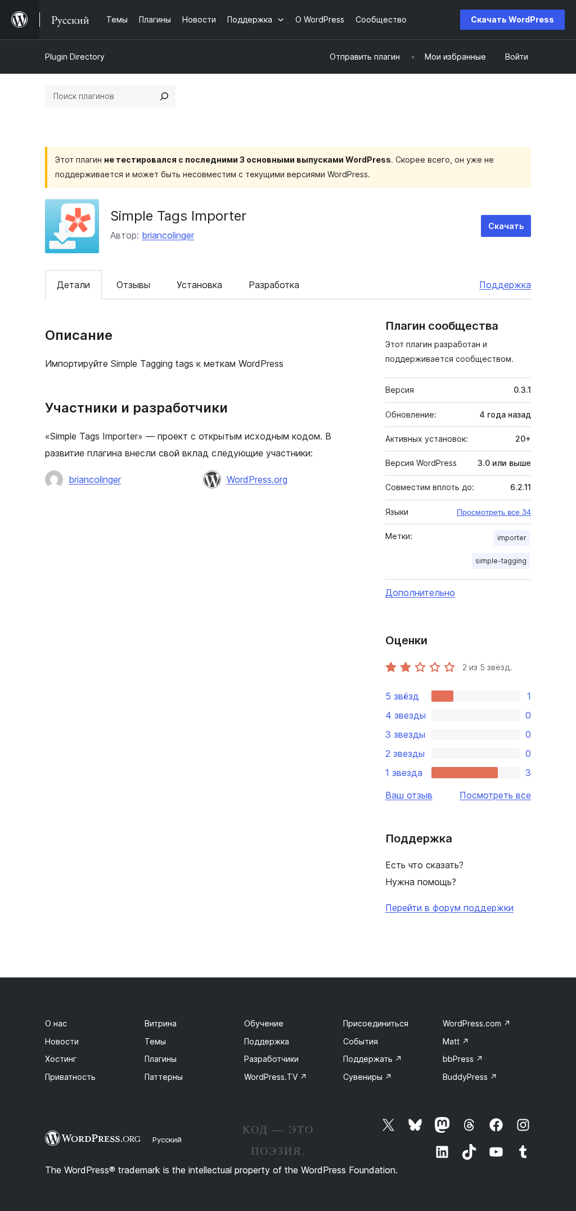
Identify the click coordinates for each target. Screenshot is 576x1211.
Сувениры (367, 1077)
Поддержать (372, 1059)
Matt (456, 1041)
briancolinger (168, 235)
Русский (167, 1139)
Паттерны (164, 1077)
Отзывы (133, 284)
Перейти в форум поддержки (449, 907)
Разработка (274, 284)
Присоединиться (375, 1023)
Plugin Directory (75, 56)
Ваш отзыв (409, 795)
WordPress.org (257, 479)
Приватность (70, 1077)
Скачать (506, 226)
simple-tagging (500, 561)
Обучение (264, 1023)
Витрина (161, 1023)
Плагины (161, 1059)
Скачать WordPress (512, 19)
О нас (56, 1023)
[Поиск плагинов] (164, 96)
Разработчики (271, 1059)
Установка (199, 284)
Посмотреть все (495, 795)
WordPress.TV (275, 1077)
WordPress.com (477, 1023)
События (360, 1041)
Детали (73, 284)
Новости (62, 1041)
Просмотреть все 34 (494, 512)
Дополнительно (420, 592)
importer (511, 537)
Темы (155, 1041)
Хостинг (60, 1059)
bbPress (463, 1059)
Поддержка (505, 284)
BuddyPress (470, 1077)
